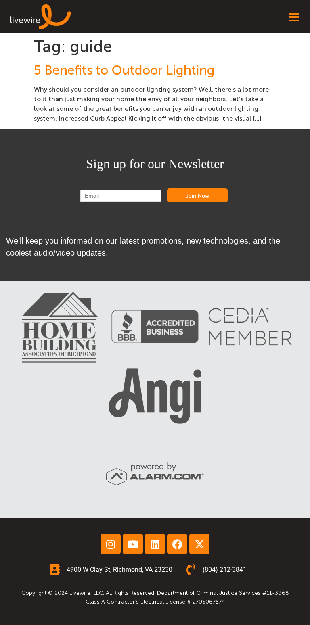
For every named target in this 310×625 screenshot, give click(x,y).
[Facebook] (177, 544)
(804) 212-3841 (225, 569)
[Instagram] (111, 544)
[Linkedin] (155, 544)
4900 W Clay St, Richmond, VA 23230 (119, 569)
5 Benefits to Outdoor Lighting (124, 70)
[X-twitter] (199, 544)
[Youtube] (133, 544)
